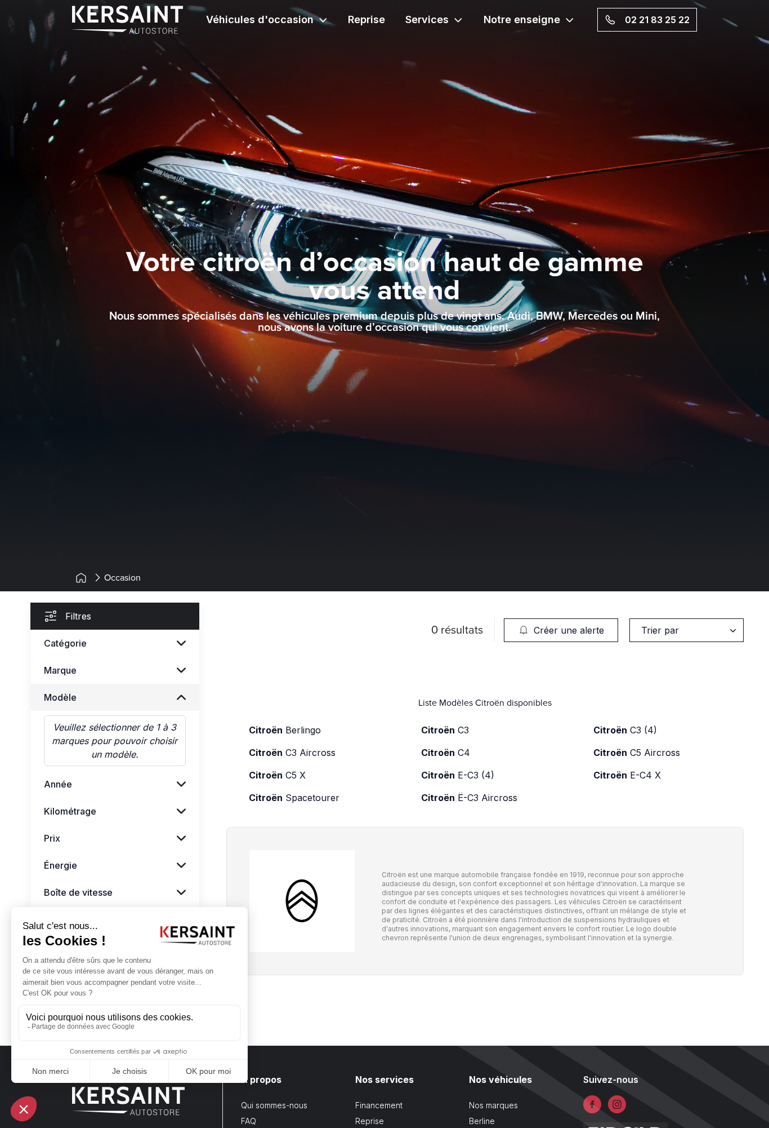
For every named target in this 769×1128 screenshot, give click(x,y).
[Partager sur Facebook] (592, 1104)
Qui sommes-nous (274, 1105)
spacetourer (294, 797)
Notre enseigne (522, 19)
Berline (482, 1121)
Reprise (366, 19)
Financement (379, 1105)
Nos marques (493, 1105)
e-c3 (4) (457, 775)
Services (427, 19)
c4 (445, 752)
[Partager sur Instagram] (617, 1104)
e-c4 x (627, 775)
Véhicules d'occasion (260, 19)
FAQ (248, 1121)
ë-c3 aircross (469, 797)
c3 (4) (625, 730)
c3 (445, 730)
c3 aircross (292, 752)
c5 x (277, 775)
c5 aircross (636, 752)
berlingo (285, 730)
